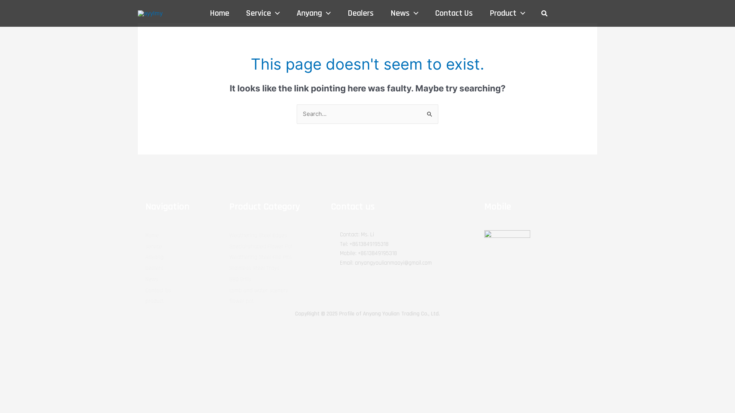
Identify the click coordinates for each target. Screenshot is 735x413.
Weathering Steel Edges (258, 235)
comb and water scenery (258, 290)
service (153, 246)
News (151, 279)
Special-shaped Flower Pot (261, 246)
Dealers (154, 268)
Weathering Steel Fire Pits (260, 257)
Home (152, 235)
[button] (544, 13)
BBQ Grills (240, 279)
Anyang (154, 257)
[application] (275, 13)
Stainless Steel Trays (254, 268)
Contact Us (158, 290)
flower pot (241, 301)
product (154, 301)
